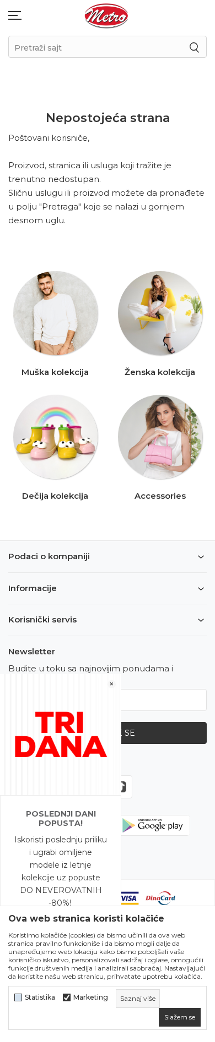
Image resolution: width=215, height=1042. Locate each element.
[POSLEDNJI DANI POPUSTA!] (60, 734)
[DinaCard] (160, 897)
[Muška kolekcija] (55, 313)
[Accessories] (160, 437)
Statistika (40, 997)
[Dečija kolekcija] (55, 437)
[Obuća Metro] (106, 15)
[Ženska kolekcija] (160, 313)
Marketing (90, 997)
